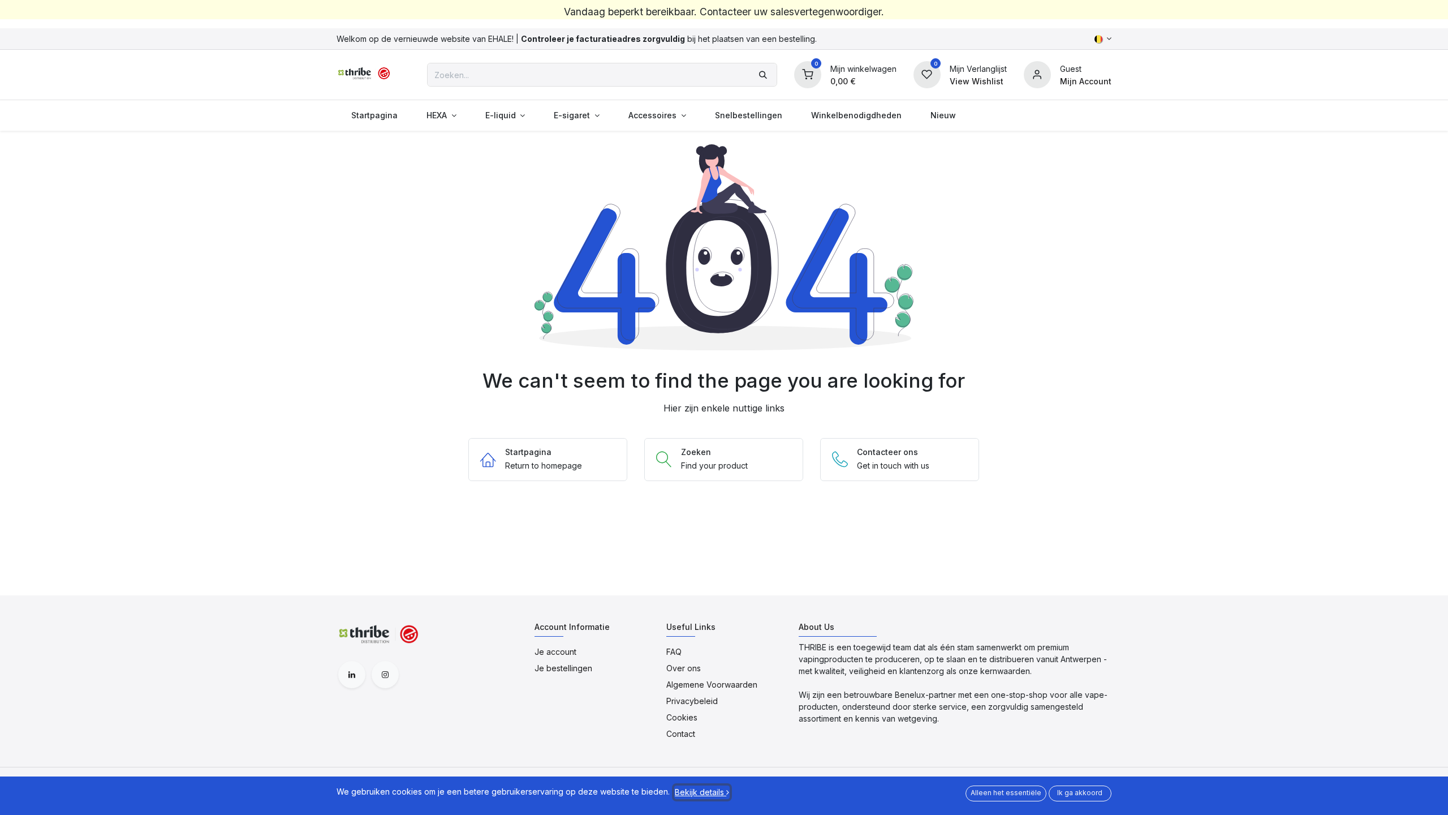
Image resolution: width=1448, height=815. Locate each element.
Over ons (683, 668)
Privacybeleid (692, 701)
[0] (807, 74)
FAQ (674, 652)
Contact (680, 734)
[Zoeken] (763, 74)
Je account (555, 652)
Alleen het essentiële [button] (1006, 792)
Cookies (681, 717)
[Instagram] (385, 674)
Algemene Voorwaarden (711, 684)
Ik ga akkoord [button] (1079, 792)
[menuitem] (374, 115)
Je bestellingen (563, 668)
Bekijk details (700, 792)
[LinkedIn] (351, 674)
